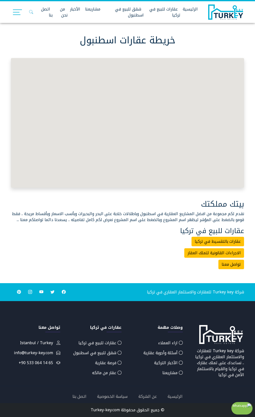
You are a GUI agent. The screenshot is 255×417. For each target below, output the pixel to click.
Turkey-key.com (105, 410)
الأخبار (75, 9)
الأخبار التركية (166, 363)
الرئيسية (190, 9)
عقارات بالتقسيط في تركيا (218, 241)
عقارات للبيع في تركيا (164, 12)
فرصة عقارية (106, 363)
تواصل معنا (231, 264)
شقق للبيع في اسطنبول (129, 12)
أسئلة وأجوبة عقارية (161, 353)
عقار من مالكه (105, 373)
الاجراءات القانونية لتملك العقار (214, 253)
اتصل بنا (47, 12)
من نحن (63, 12)
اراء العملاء (168, 343)
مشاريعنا (92, 9)
